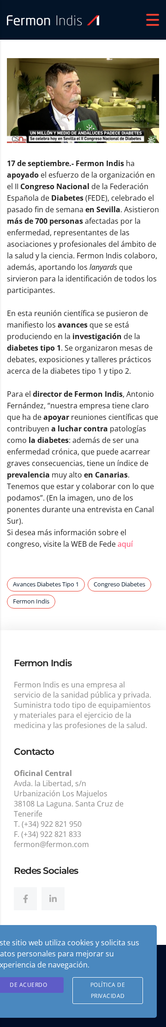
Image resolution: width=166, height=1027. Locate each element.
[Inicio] (53, 20)
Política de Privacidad (107, 990)
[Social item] (25, 898)
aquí (125, 544)
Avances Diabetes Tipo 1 (46, 584)
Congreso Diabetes (119, 584)
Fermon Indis (31, 601)
